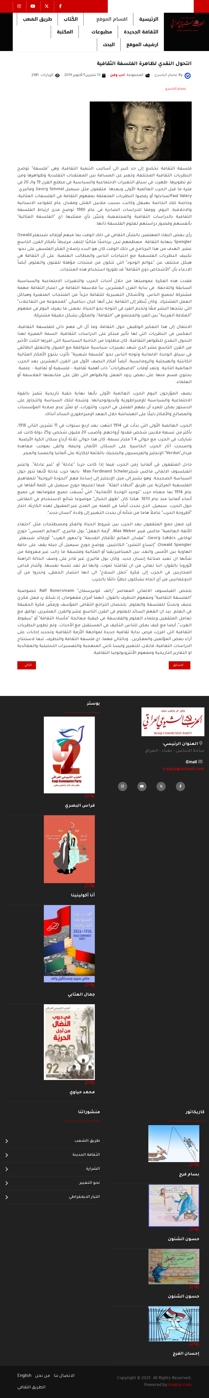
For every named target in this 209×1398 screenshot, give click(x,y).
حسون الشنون (183, 1239)
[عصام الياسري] (188, 76)
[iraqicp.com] (184, 24)
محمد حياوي (82, 1092)
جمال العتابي (81, 995)
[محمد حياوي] (69, 1042)
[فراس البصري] (69, 755)
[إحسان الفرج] (173, 1324)
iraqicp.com (180, 1385)
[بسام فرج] (173, 1143)
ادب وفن (117, 75)
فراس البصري (80, 806)
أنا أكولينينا (83, 895)
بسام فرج (189, 1174)
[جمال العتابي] (69, 944)
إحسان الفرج (186, 1354)
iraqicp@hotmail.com (183, 769)
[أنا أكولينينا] (69, 849)
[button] (108, 19)
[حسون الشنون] (173, 1205)
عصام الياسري (175, 89)
